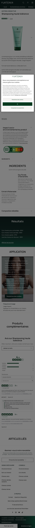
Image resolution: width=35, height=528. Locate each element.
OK (17, 104)
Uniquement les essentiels (17, 108)
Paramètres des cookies (17, 99)
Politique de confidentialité (21, 95)
